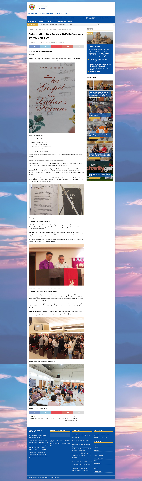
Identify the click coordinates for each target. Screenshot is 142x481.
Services (96, 468)
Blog (49, 21)
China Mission (94, 47)
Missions (73, 18)
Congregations (42, 18)
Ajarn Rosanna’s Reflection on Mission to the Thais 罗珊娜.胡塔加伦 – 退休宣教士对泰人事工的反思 (100, 64)
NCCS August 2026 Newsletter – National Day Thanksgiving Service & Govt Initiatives (99, 93)
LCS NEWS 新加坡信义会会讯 (87, 18)
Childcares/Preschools (58, 18)
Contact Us (32, 21)
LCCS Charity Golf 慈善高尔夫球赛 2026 (99, 175)
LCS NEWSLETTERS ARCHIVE (64, 21)
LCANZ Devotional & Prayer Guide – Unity (98, 114)
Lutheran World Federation (100, 437)
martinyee (45, 42)
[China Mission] (100, 42)
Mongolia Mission (95, 71)
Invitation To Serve (98, 455)
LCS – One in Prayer (105, 18)
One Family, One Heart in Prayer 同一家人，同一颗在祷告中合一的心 (99, 155)
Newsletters (91, 77)
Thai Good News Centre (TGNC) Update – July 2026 (98, 60)
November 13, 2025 (35, 42)
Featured (42, 21)
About (30, 18)
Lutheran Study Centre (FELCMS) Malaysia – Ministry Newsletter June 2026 (80, 470)
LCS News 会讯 (58, 42)
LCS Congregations (98, 460)
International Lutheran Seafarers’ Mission (99, 68)
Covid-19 (96, 447)
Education (96, 450)
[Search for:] (105, 24)
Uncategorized (97, 471)
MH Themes (57, 477)
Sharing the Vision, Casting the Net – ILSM (99, 135)
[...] (105, 57)
